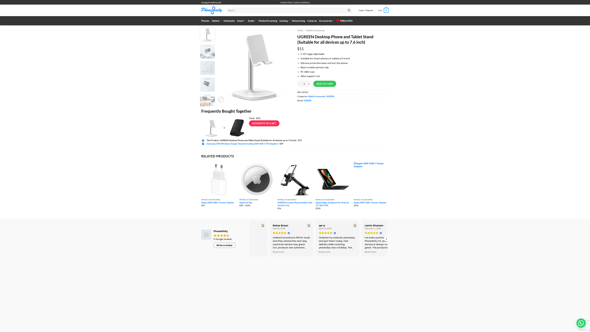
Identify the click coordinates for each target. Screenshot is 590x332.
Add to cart (324, 83)
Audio (251, 20)
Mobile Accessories (315, 30)
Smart (240, 20)
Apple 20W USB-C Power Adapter (217, 202)
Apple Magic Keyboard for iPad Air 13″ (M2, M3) (332, 204)
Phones (205, 20)
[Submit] (349, 10)
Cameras (312, 20)
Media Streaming (268, 20)
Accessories (325, 20)
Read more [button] (305, 252)
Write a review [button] (224, 245)
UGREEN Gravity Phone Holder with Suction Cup (294, 204)
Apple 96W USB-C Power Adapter (370, 202)
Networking (298, 20)
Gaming (283, 20)
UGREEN (330, 96)
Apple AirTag (245, 202)
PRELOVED (346, 20)
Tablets (215, 20)
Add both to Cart (264, 123)
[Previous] (222, 65)
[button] (366, 10)
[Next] (287, 65)
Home (300, 30)
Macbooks (229, 20)
